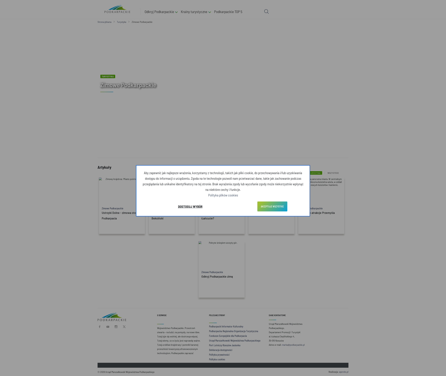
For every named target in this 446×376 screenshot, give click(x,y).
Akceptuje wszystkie (272, 206)
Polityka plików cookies (223, 195)
